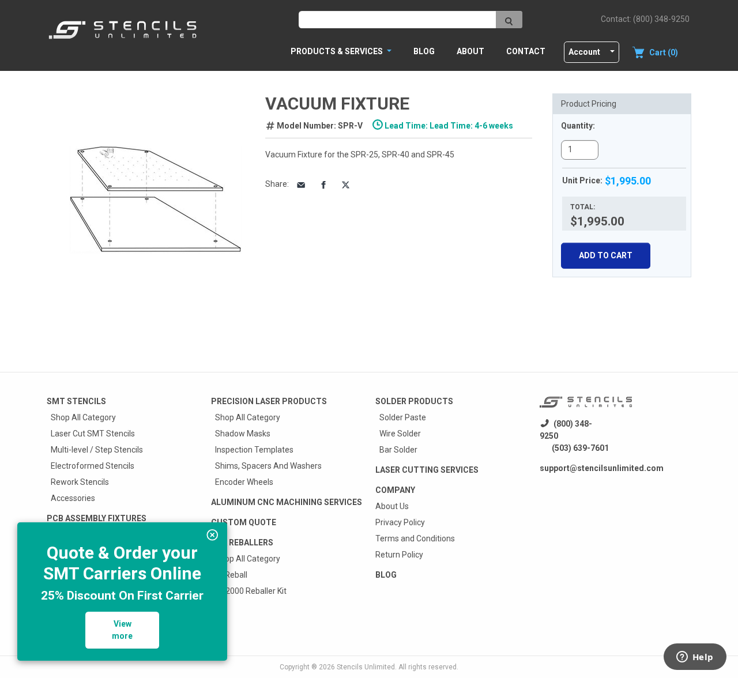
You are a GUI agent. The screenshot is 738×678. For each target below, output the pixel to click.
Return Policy (399, 554)
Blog (424, 51)
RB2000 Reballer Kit (251, 591)
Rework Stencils (80, 482)
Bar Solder (398, 449)
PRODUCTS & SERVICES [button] (338, 51)
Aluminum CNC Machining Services (286, 502)
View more (122, 630)
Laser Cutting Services (427, 469)
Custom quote (243, 522)
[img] (212, 535)
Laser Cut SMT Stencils (93, 433)
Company (395, 490)
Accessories (73, 498)
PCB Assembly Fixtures (96, 518)
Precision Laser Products (269, 401)
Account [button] (584, 51)
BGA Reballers (242, 542)
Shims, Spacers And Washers (268, 465)
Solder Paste (402, 417)
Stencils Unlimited (366, 667)
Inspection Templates (254, 449)
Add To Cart (605, 255)
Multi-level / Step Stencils (97, 449)
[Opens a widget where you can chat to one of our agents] (694, 657)
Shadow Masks (242, 433)
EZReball (231, 574)
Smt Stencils (76, 401)
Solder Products (414, 401)
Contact (525, 51)
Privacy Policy (400, 522)
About (470, 51)
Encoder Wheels (244, 482)
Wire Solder (400, 433)
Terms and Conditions (415, 538)
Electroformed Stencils (92, 465)
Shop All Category (83, 417)
